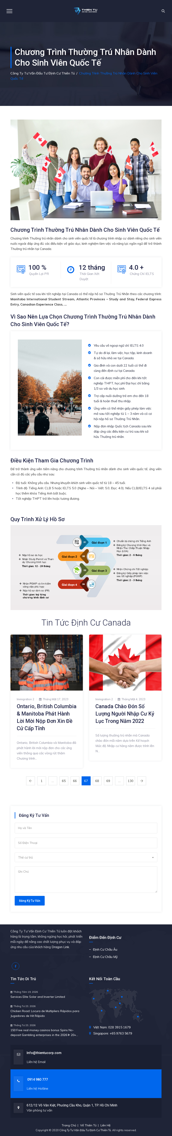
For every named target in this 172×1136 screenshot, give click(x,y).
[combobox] (86, 857)
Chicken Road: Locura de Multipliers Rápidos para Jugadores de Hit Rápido (44, 1013)
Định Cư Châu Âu (105, 949)
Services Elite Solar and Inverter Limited (37, 997)
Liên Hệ (105, 1125)
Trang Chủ (69, 1125)
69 (108, 781)
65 (64, 781)
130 (130, 781)
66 (75, 781)
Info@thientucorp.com (44, 1053)
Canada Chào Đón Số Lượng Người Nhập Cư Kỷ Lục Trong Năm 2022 (124, 713)
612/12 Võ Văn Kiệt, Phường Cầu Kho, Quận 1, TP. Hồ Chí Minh (72, 1105)
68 (97, 781)
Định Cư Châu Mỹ (105, 957)
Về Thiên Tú (88, 1125)
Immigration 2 (25, 699)
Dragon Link (60, 947)
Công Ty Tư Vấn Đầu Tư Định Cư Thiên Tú (85, 1130)
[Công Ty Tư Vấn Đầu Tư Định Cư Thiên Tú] (85, 11)
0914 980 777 (37, 1079)
